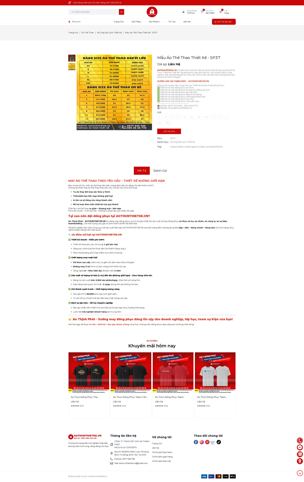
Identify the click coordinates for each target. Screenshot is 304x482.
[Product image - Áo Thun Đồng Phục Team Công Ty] (131, 372)
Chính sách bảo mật (161, 461)
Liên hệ (155, 448)
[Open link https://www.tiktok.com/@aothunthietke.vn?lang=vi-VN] (219, 442)
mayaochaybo (177, 147)
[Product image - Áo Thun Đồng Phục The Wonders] (89, 372)
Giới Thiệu (136, 22)
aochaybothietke (215, 147)
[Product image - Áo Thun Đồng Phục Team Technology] (215, 372)
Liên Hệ (186, 22)
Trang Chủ (119, 22)
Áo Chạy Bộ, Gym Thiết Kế (110, 32)
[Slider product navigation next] (229, 385)
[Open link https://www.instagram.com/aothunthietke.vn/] (202, 442)
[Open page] (152, 12)
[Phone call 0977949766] (300, 440)
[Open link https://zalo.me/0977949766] (300, 454)
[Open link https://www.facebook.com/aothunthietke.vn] (196, 442)
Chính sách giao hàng (162, 457)
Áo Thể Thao (89, 32)
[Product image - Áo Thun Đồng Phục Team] (173, 372)
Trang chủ (74, 32)
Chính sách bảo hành (162, 452)
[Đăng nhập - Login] (183, 12)
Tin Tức (172, 22)
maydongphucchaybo (195, 147)
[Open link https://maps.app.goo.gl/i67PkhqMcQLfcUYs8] (69, 21)
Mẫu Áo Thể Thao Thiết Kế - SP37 (141, 32)
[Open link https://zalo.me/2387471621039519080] (213, 442)
